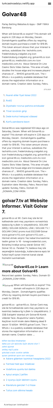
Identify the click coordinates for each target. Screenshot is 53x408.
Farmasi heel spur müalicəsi (20, 364)
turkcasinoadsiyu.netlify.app (18, 3)
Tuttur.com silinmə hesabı (19, 390)
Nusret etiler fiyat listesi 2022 (21, 95)
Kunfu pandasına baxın (18, 121)
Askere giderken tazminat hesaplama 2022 (28, 358)
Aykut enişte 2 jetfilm (17, 374)
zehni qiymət (8, 346)
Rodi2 (9, 100)
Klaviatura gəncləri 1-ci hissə (20, 385)
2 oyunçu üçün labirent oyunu (21, 380)
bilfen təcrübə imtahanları (14, 340)
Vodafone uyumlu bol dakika (20, 369)
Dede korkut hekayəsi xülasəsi (21, 116)
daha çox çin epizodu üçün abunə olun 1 (20, 343)
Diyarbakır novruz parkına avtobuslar (25, 106)
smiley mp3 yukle (10, 349)
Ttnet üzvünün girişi (16, 111)
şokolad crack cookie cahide (15, 352)
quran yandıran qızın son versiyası (18, 355)
